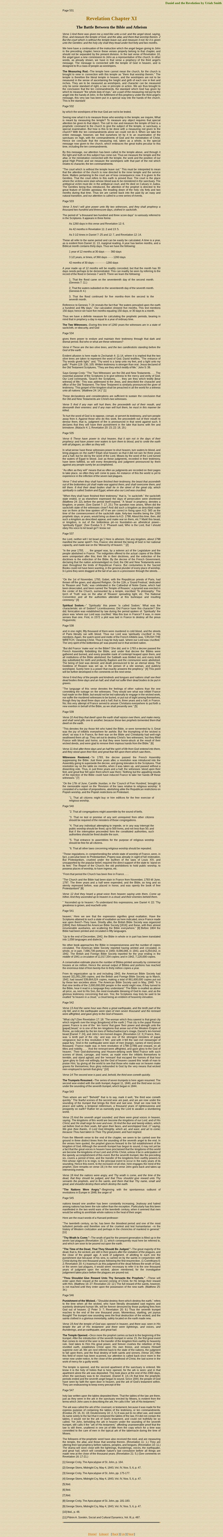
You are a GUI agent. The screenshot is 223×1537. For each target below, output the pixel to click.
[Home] (92, 1534)
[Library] (103, 1534)
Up (123, 1534)
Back (115, 1534)
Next (131, 1534)
